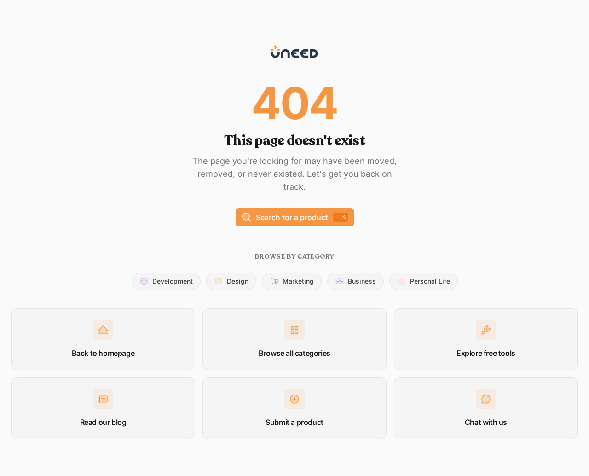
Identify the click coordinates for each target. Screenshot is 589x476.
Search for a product (301, 217)
